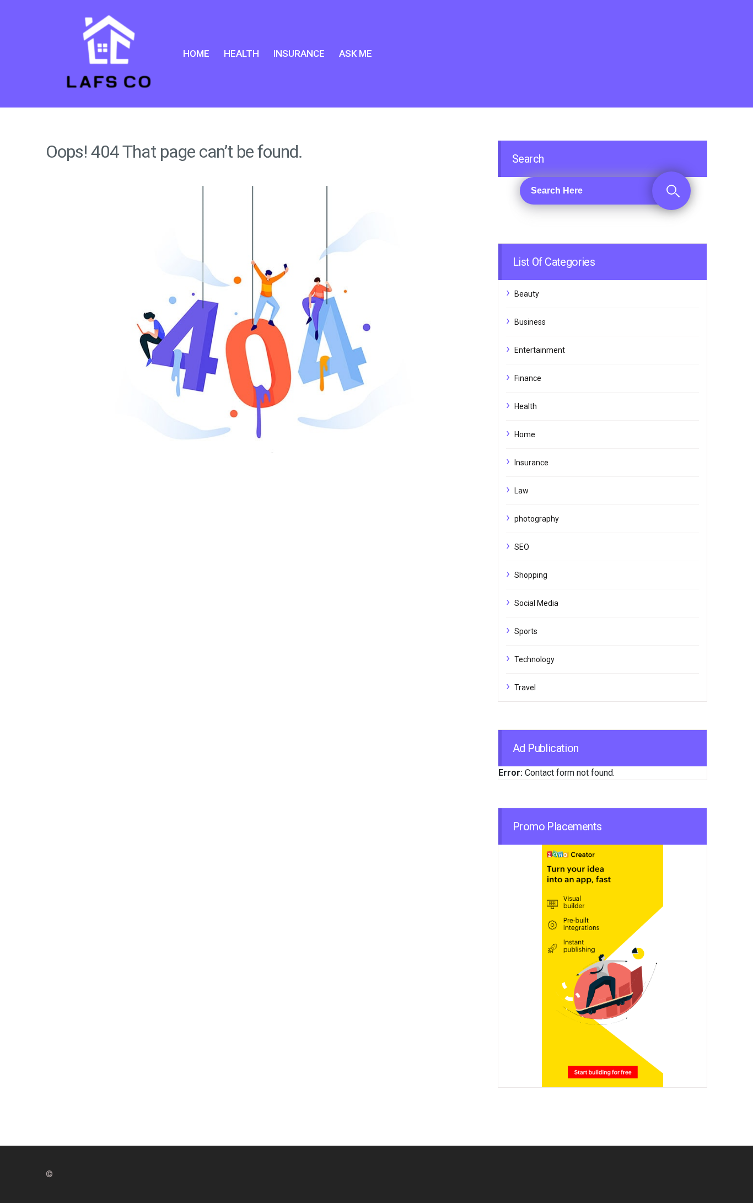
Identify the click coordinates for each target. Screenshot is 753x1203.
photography (536, 518)
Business (530, 322)
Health (241, 53)
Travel (525, 687)
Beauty (526, 293)
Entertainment (539, 350)
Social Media (536, 603)
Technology (534, 659)
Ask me (355, 53)
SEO (521, 547)
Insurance (299, 53)
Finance (527, 378)
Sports (525, 631)
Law (521, 490)
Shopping (530, 575)
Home (196, 53)
